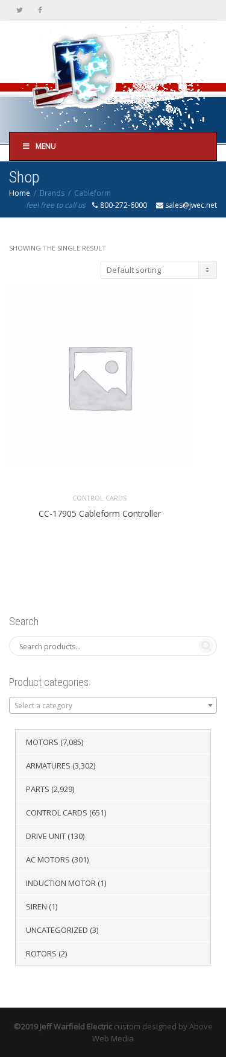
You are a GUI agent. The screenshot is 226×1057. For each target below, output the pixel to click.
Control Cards (99, 497)
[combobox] (113, 705)
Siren (36, 906)
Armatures (48, 765)
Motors (42, 742)
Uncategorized (57, 929)
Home (19, 193)
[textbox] (113, 705)
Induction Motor (61, 883)
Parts (37, 789)
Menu (46, 146)
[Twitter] (20, 10)
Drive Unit (46, 836)
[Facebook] (40, 10)
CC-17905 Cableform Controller (100, 513)
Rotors (41, 953)
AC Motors (48, 859)
